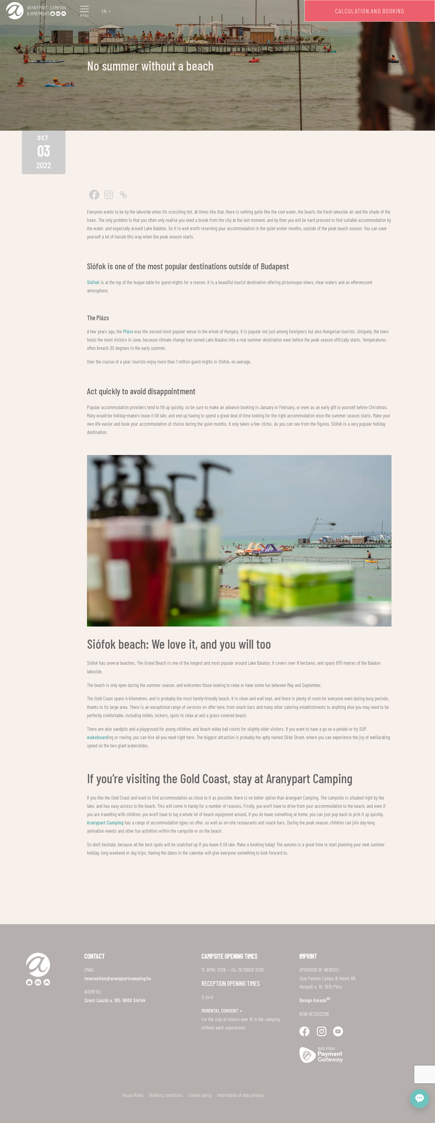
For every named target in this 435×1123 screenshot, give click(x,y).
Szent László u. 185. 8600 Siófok (115, 1000)
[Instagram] (108, 194)
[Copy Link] (123, 194)
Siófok (93, 282)
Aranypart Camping (105, 822)
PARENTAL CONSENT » (222, 1010)
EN (104, 11)
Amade (321, 1000)
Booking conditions (166, 1095)
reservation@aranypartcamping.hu (117, 978)
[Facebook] (94, 194)
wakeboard (97, 737)
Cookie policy (200, 1095)
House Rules (133, 1095)
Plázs (128, 331)
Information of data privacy (241, 1095)
